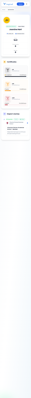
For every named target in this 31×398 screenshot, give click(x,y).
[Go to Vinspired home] (8, 4)
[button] (26, 4)
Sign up (20, 4)
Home (3, 9)
